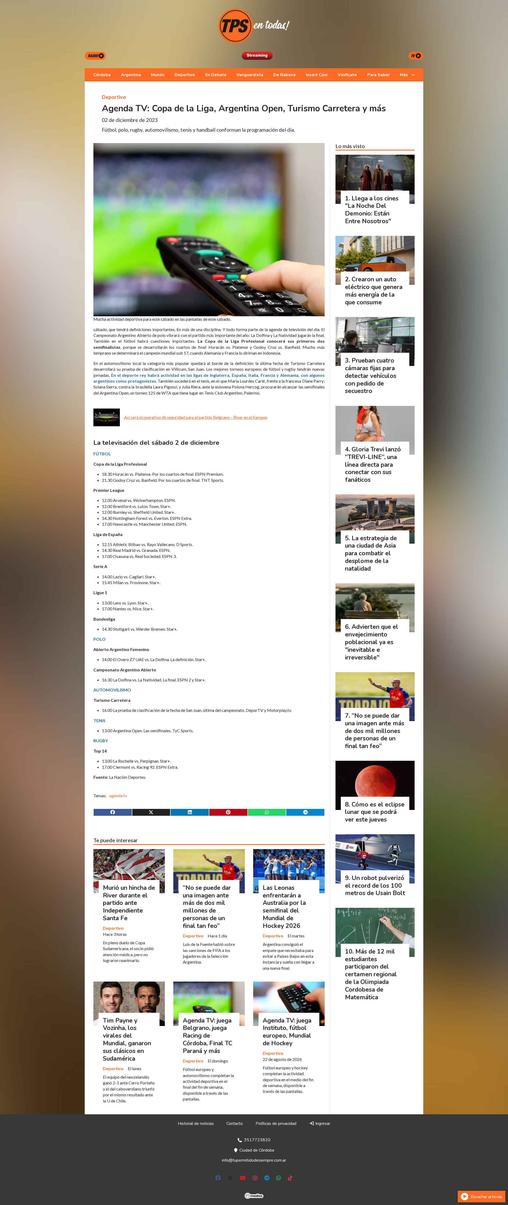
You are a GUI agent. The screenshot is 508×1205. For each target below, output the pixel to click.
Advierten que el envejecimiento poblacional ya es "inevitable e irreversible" (371, 642)
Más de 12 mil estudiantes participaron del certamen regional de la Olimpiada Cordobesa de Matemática (371, 974)
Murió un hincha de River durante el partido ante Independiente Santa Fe (129, 903)
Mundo (158, 75)
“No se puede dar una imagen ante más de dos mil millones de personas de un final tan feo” (207, 907)
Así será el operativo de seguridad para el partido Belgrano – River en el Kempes (195, 417)
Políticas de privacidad (276, 1123)
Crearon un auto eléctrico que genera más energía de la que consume (373, 290)
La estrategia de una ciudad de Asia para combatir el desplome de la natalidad (371, 553)
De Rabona (284, 75)
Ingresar (322, 1123)
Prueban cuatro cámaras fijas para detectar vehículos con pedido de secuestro (370, 375)
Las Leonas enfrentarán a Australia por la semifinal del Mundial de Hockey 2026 (284, 907)
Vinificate (347, 75)
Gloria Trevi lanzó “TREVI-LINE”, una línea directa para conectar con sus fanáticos (373, 464)
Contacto (234, 1123)
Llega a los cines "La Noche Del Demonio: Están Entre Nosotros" (371, 209)
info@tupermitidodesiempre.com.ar (254, 1160)
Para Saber (378, 75)
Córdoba (102, 75)
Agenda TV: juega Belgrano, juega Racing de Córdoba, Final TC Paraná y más (207, 1035)
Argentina (131, 75)
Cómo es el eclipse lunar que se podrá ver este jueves (375, 812)
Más (404, 75)
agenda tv (118, 795)
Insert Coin (317, 75)
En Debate (215, 75)
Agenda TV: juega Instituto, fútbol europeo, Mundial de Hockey (287, 1031)
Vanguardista (250, 75)
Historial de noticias (196, 1123)
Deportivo (185, 75)
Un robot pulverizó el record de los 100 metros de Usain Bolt (375, 885)
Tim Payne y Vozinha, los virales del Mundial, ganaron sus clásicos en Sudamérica (127, 1039)
